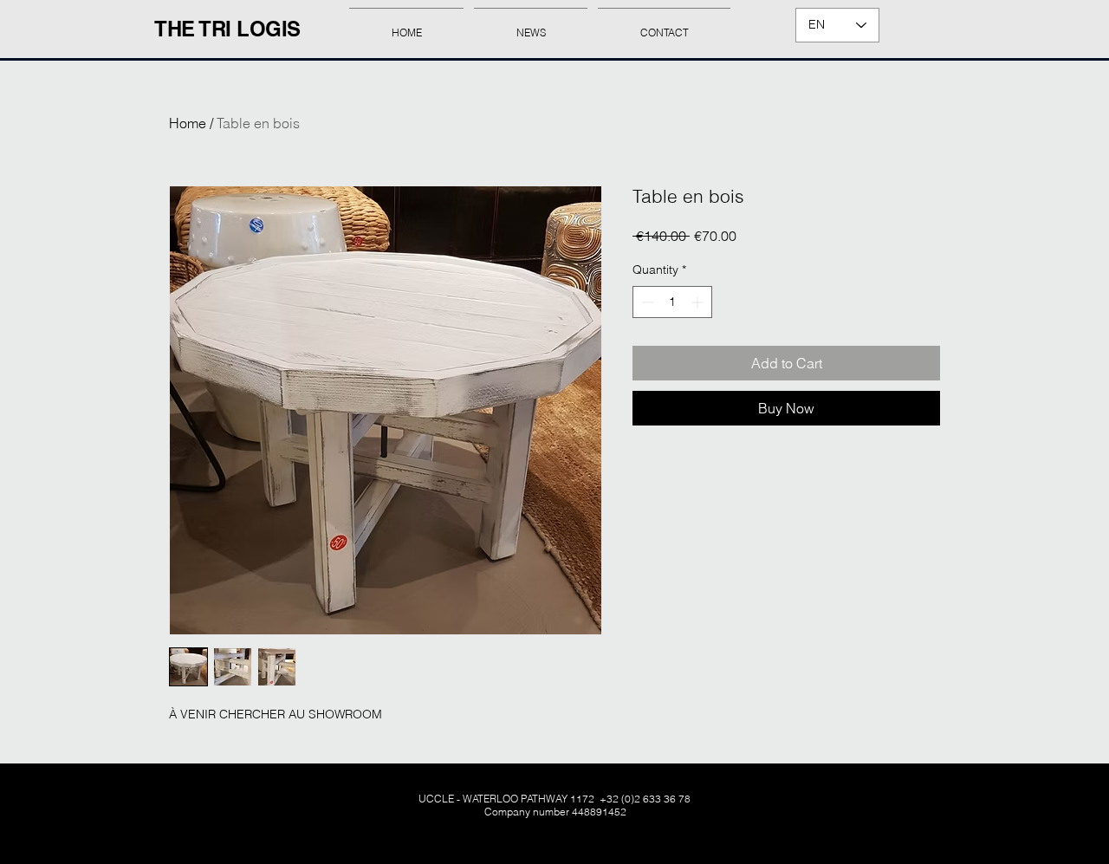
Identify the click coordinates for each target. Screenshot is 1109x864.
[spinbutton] (672, 302)
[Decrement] (646, 302)
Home (187, 123)
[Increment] (699, 302)
